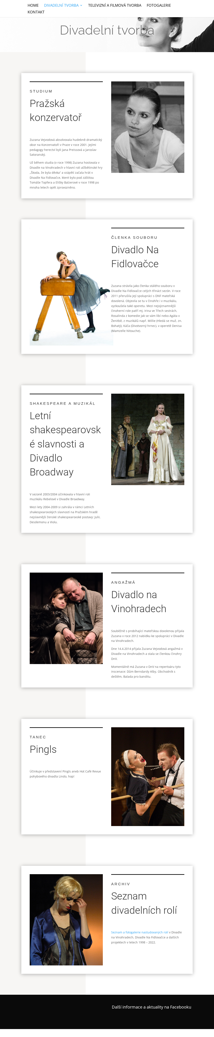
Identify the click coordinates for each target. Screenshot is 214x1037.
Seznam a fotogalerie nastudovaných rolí (139, 932)
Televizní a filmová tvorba (114, 6)
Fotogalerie (159, 6)
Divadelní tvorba (61, 6)
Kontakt (36, 12)
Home (33, 6)
